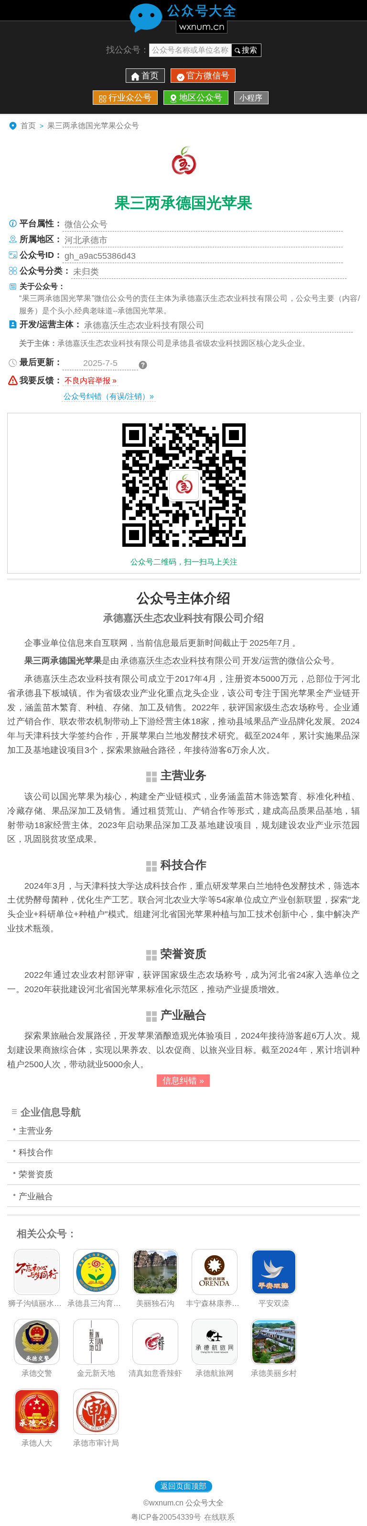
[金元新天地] (96, 1362)
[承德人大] (37, 1432)
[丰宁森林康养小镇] (214, 1292)
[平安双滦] (274, 1292)
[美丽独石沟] (155, 1292)
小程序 (250, 98)
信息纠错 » (183, 1080)
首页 (150, 75)
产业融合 (36, 1196)
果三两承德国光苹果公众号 (93, 126)
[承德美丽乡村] (274, 1362)
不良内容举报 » (91, 380)
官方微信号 (207, 75)
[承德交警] (37, 1362)
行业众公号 (129, 97)
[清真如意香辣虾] (155, 1362)
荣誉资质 (36, 1174)
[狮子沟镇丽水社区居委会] (37, 1292)
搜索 (249, 50)
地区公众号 (200, 97)
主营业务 (36, 1131)
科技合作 (36, 1152)
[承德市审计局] (96, 1432)
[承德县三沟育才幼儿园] (96, 1292)
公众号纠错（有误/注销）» (109, 396)
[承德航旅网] (214, 1362)
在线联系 (219, 1517)
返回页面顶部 (183, 1486)
